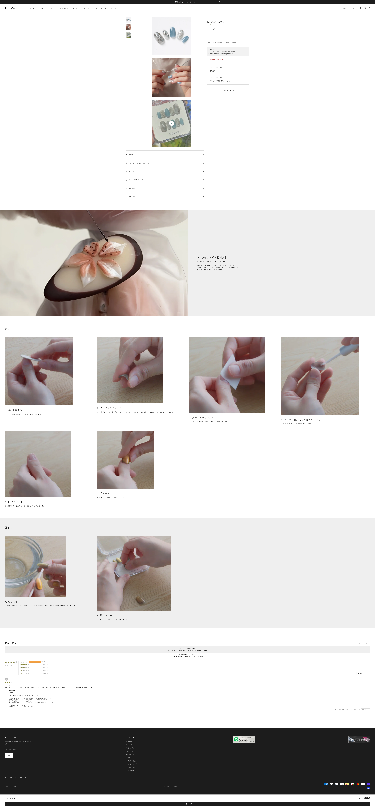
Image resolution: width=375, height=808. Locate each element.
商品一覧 (74, 8)
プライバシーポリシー (133, 744)
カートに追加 (187, 804)
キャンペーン (33, 8)
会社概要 (129, 741)
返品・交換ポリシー (132, 748)
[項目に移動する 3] (128, 34)
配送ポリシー (130, 751)
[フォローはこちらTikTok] (26, 777)
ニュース (103, 8)
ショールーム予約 (131, 764)
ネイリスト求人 (131, 761)
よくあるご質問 (131, 767)
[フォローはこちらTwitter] (6, 777)
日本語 (353, 8)
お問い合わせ (130, 770)
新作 (41, 8)
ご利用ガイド (114, 8)
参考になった (365, 709)
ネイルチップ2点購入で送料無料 (187, 3)
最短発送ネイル (63, 8)
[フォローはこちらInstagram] (11, 777)
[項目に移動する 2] (128, 27)
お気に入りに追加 (228, 90)
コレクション (85, 8)
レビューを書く (364, 643)
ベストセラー (51, 8)
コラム (95, 8)
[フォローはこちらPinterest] (16, 777)
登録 (9, 755)
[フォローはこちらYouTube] (21, 777)
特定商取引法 (130, 754)
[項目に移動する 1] (128, 20)
